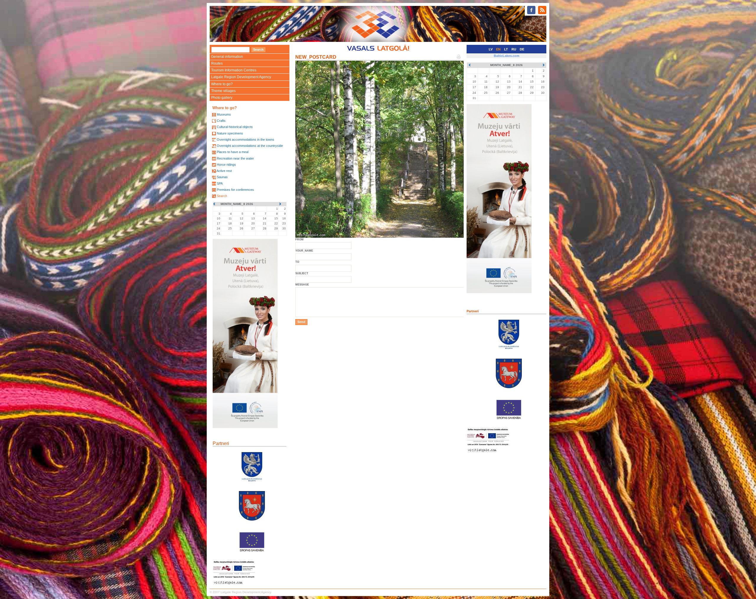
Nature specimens (230, 133)
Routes (217, 63)
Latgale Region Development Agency (241, 77)
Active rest (224, 171)
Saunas (222, 177)
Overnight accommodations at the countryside (250, 145)
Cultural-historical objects (235, 127)
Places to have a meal (232, 152)
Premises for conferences (235, 189)
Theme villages (223, 91)
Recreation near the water (235, 158)
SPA (220, 183)
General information (227, 57)
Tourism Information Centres (233, 70)
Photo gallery (221, 98)
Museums (224, 114)
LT (506, 49)
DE (522, 49)
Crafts (221, 120)
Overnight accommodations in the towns (245, 139)
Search (222, 196)
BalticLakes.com (506, 56)
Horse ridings (226, 164)
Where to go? (222, 84)
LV (491, 49)
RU (513, 49)
